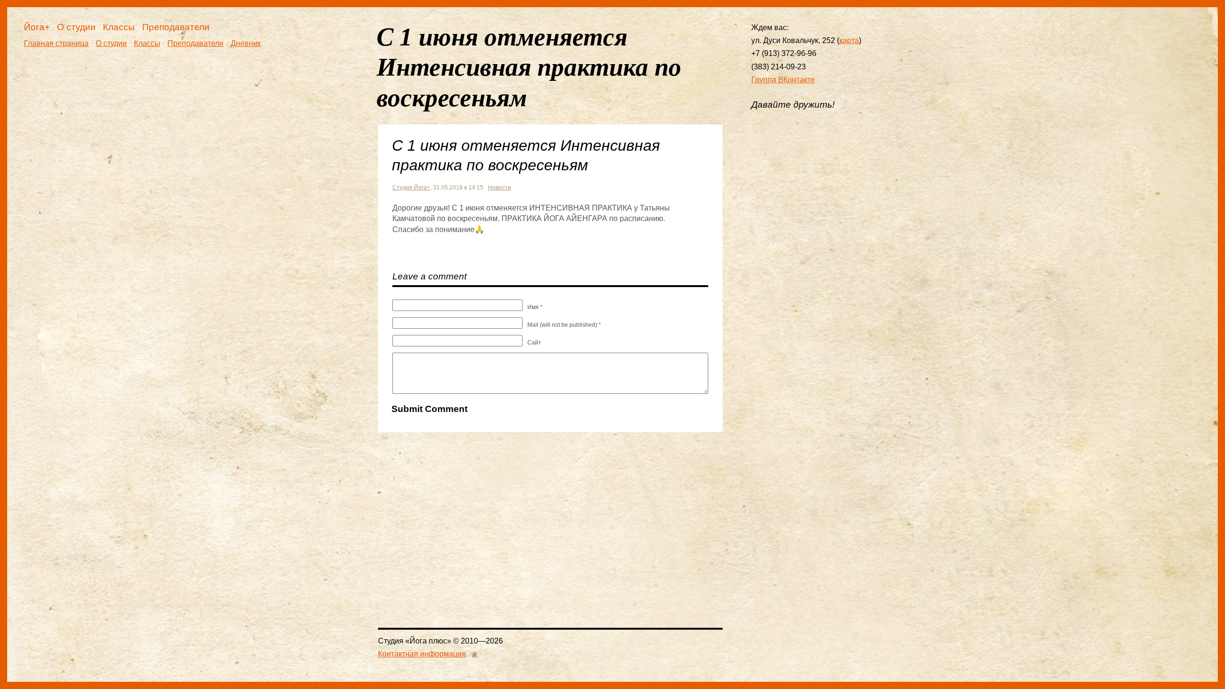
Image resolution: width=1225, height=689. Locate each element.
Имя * (535, 307)
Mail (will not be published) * (564, 325)
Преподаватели (176, 27)
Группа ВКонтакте (783, 80)
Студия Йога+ (411, 187)
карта (849, 40)
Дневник (246, 43)
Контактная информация (422, 654)
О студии (76, 27)
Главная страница (56, 43)
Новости (499, 187)
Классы (119, 27)
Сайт (534, 342)
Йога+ (37, 27)
